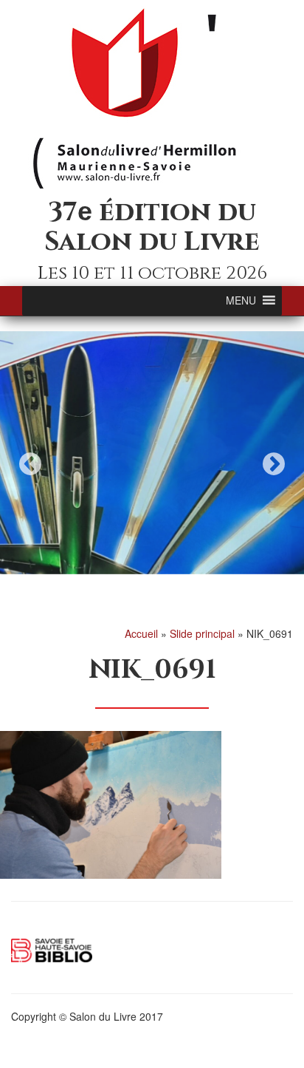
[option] (152, 453)
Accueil (141, 633)
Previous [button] (30, 463)
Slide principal (202, 633)
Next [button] (273, 463)
